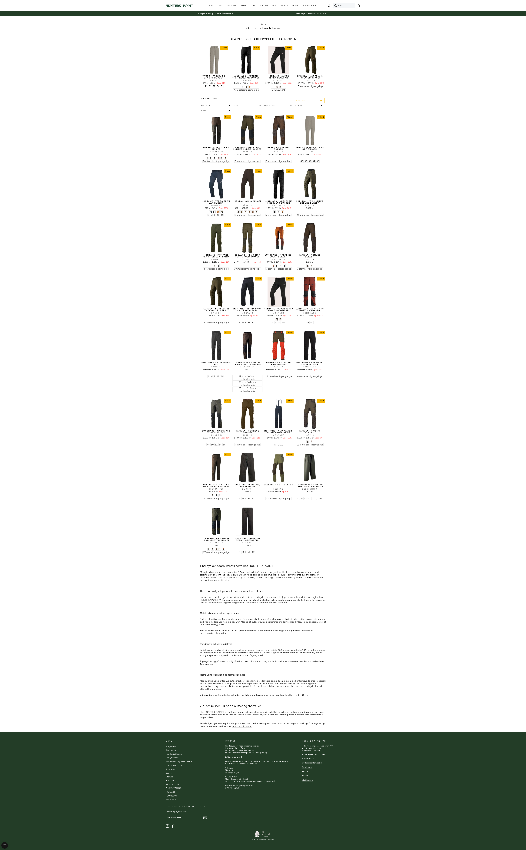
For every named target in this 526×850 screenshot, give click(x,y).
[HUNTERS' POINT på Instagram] (167, 826)
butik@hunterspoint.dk (247, 764)
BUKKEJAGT (171, 781)
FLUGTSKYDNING (173, 788)
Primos (305, 771)
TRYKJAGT (170, 792)
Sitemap (169, 777)
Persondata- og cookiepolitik (179, 762)
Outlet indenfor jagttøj (312, 763)
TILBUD (295, 6)
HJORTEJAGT (172, 796)
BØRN (274, 6)
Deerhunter (307, 767)
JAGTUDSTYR (232, 6)
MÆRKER (284, 6)
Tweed (305, 776)
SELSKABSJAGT (172, 784)
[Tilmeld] (205, 817)
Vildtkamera (307, 780)
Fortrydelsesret (172, 758)
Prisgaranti (171, 746)
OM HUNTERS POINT (310, 6)
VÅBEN (244, 6)
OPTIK (253, 6)
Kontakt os (170, 769)
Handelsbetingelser (174, 754)
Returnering (171, 750)
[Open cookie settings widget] (4, 845)
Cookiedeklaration (174, 765)
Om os (168, 773)
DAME (220, 6)
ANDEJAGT (171, 800)
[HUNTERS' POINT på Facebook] (172, 826)
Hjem (262, 24)
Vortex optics (308, 758)
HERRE (211, 6)
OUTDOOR (264, 6)
